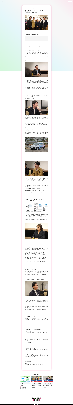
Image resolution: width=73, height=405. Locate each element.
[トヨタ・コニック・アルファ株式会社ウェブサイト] (36, 399)
